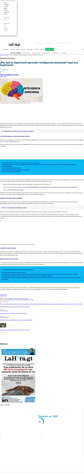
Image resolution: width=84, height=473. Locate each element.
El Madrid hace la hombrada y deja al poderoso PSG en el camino (21, 299)
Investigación (6, 4)
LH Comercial (6, 17)
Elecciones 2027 (55, 52)
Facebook (6, 452)
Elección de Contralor (36, 52)
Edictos (5, 27)
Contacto (5, 30)
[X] (2, 457)
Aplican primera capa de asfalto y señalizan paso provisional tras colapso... (15, 329)
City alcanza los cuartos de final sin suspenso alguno (17, 298)
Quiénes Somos (6, 23)
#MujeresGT (39, 187)
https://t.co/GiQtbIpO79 (25, 187)
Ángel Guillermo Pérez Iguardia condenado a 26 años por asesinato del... (14, 306)
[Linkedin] (77, 38)
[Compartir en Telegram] (5, 76)
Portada (5, 2)
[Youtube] (82, 38)
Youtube (5, 458)
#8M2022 (33, 187)
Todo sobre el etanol (26, 52)
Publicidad (6, 28)
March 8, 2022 (19, 190)
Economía (6, 10)
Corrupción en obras (46, 52)
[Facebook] (73, 38)
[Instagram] (75, 38)
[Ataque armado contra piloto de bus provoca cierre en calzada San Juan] (4, 310)
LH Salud (5, 54)
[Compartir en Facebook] (1, 76)
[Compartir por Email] (4, 76)
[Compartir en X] (3, 76)
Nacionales (6, 6)
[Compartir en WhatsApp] (0, 76)
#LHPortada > (4, 343)
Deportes (5, 19)
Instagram (6, 454)
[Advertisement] (37, 113)
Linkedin (5, 455)
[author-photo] (3, 294)
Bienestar (5, 13)
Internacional (6, 12)
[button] (82, 49)
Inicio (1, 54)
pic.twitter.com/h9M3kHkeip (70, 187)
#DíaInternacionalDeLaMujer (56, 187)
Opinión (5, 8)
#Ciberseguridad (63, 52)
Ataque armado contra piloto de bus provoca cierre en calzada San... (13, 313)
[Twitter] (79, 38)
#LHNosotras (45, 187)
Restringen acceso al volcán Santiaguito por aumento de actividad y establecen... (16, 319)
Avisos (5, 25)
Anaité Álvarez (5, 69)
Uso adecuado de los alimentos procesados (17, 207)
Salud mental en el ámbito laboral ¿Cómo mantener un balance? (19, 131)
